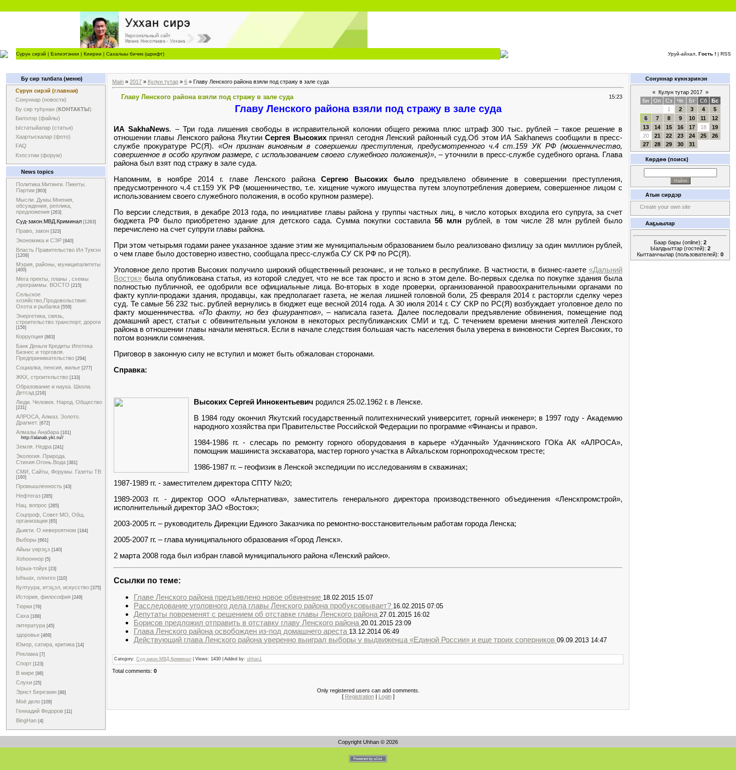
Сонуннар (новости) (41, 100)
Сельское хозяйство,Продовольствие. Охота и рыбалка (52, 300)
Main (118, 82)
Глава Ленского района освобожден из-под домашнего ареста (241, 631)
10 (692, 118)
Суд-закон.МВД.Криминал (49, 221)
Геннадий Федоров (39, 711)
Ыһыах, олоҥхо (36, 578)
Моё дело (28, 701)
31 (692, 144)
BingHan (26, 720)
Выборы (26, 540)
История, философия (43, 597)
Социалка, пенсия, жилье (48, 367)
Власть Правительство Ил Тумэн (58, 250)
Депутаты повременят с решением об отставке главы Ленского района (257, 614)
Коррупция (29, 336)
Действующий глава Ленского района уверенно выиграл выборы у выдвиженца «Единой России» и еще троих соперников (345, 639)
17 (692, 127)
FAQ (21, 146)
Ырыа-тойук (31, 568)
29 (669, 144)
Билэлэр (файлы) (38, 118)
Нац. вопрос (31, 505)
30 (680, 144)
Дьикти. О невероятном (46, 530)
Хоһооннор (30, 559)
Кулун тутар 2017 (680, 92)
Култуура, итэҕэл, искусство (52, 587)
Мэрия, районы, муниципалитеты (58, 264)
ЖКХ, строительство (42, 377)
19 (715, 127)
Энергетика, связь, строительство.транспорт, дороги (58, 319)
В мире (25, 673)
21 (657, 136)
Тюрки (24, 606)
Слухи (24, 682)
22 (669, 136)
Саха (22, 616)
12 (715, 118)
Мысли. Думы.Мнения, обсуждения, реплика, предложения (45, 206)
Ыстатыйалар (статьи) (44, 128)
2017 (136, 82)
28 (657, 144)
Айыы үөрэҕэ (33, 549)
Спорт (24, 663)
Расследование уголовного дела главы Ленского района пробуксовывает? (263, 605)
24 (692, 136)
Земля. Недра (34, 447)
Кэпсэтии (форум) (39, 155)
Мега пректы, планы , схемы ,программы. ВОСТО (52, 282)
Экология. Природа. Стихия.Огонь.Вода (41, 459)
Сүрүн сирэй (31, 54)
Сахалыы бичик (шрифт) (135, 54)
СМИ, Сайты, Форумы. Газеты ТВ (58, 472)
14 (657, 127)
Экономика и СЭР (39, 240)
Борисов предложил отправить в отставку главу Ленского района (247, 622)
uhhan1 (254, 658)
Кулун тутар (163, 82)
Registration (359, 696)
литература (30, 625)
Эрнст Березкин (36, 692)
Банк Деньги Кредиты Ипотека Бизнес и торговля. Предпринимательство (54, 352)
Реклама (27, 654)
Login (385, 696)
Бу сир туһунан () (54, 109)
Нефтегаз (28, 496)
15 (669, 127)
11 (703, 118)
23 (680, 136)
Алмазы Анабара (37, 432)
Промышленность (39, 486)
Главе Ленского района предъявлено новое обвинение (228, 597)
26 (715, 136)
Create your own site (665, 207)
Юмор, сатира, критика (45, 644)
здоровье (28, 635)
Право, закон (32, 231)
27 (646, 144)
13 (646, 127)
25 (703, 136)
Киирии (93, 54)
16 (680, 127)
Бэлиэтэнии (65, 54)
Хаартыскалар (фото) (43, 137)
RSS (725, 54)
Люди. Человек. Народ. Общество (59, 402)
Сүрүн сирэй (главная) (47, 91)
